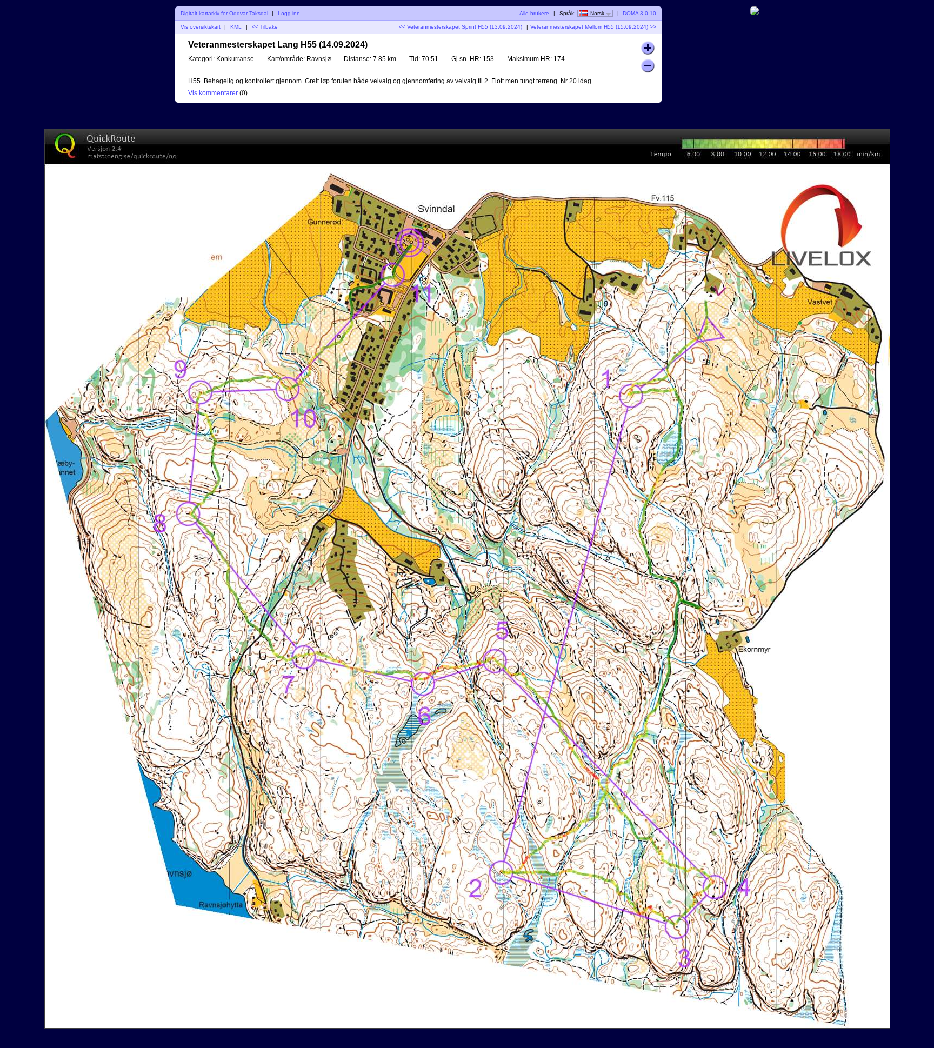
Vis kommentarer (213, 93)
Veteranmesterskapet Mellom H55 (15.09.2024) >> (593, 27)
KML (236, 27)
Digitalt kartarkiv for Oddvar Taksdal (224, 13)
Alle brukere (534, 13)
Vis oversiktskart (201, 27)
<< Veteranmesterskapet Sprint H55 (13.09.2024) (460, 27)
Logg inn (289, 13)
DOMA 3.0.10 (639, 13)
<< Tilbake (265, 27)
